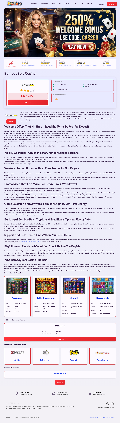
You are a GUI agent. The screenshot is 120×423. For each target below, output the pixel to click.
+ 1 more (102, 308)
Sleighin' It (74, 298)
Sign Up (101, 4)
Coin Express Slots (62, 65)
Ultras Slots (104, 65)
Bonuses (89, 4)
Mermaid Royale (102, 298)
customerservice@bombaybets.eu (30, 242)
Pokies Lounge (45, 360)
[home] (15, 6)
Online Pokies (56, 4)
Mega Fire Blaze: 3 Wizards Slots (84, 65)
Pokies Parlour (102, 360)
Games (66, 4)
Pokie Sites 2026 (60, 374)
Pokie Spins (74, 360)
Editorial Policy (94, 417)
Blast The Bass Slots (25, 65)
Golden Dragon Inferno (46, 298)
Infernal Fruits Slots (44, 65)
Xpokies (17, 360)
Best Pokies (33, 4)
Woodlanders (17, 298)
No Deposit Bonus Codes (107, 417)
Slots (81, 4)
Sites (74, 4)
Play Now (112, 4)
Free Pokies (44, 4)
